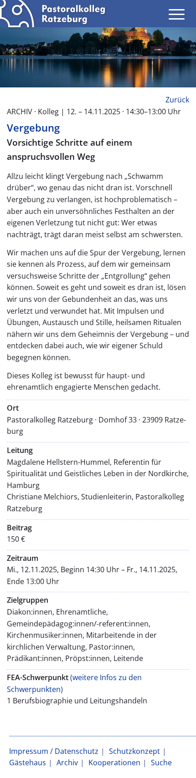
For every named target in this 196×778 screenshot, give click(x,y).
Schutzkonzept (134, 751)
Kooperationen (114, 763)
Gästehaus (27, 763)
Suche (161, 763)
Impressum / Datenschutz (53, 751)
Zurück (177, 100)
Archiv (67, 763)
